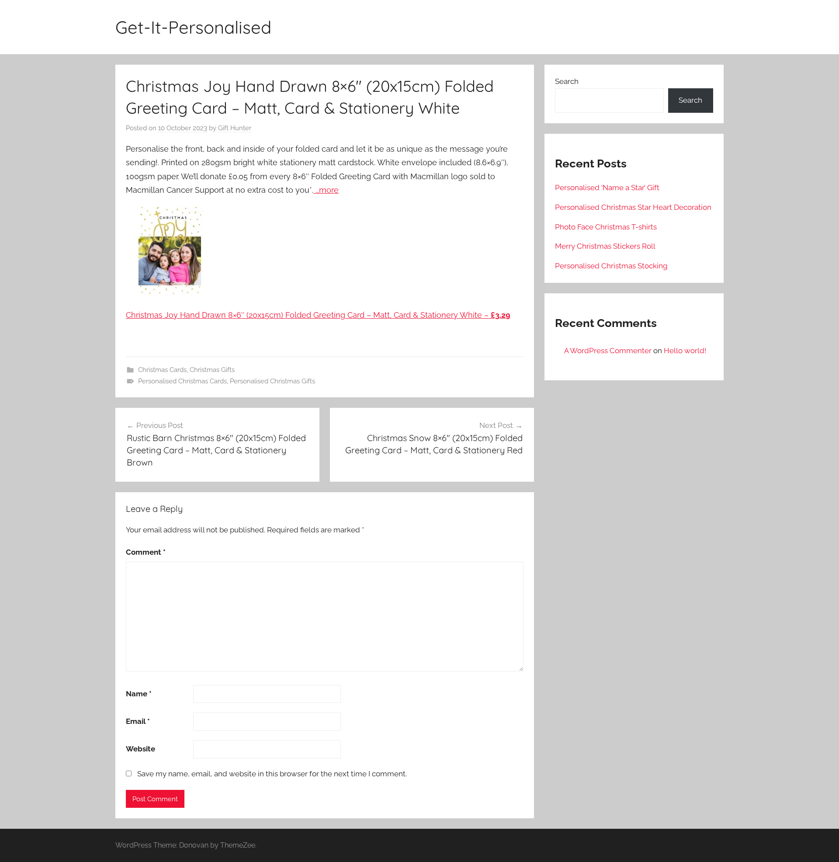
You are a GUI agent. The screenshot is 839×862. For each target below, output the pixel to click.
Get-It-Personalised (193, 27)
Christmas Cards (162, 370)
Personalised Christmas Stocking (611, 265)
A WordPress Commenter (608, 350)
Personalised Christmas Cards (182, 381)
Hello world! (685, 350)
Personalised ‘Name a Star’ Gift (607, 187)
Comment (146, 552)
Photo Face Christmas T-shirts (606, 226)
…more (326, 190)
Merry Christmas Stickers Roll (605, 246)
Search (567, 81)
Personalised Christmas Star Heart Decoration (633, 207)
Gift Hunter (234, 128)
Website (140, 748)
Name (139, 693)
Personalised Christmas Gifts (272, 381)
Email (138, 721)
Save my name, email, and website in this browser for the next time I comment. (272, 773)
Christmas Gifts (212, 370)
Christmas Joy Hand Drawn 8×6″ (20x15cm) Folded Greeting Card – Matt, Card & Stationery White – (318, 315)
